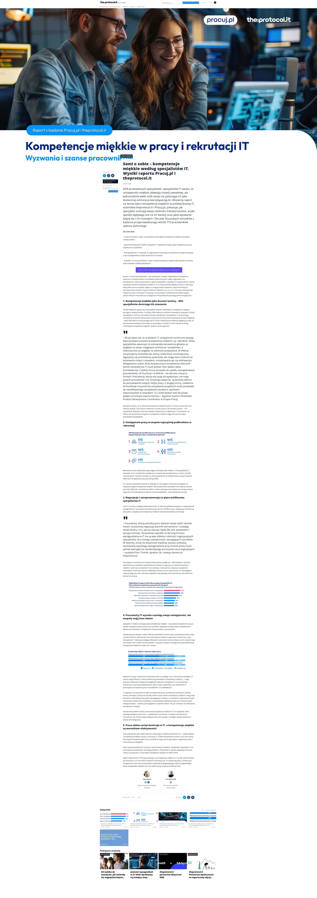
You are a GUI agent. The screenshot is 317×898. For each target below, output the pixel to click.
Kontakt (132, 7)
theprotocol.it (168, 290)
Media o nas (141, 7)
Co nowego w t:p (115, 7)
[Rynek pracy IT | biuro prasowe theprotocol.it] (115, 4)
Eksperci (125, 7)
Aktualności (104, 7)
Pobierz (125, 827)
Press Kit (204, 2)
